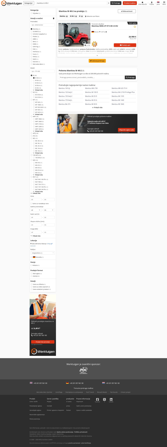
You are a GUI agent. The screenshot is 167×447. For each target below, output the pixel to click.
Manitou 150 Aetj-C (65, 96)
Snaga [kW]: (34, 229)
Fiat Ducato (114, 392)
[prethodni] (60, 35)
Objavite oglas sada (126, 130)
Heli (35, 49)
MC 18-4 (38, 148)
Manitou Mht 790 (91, 88)
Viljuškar (36, 13)
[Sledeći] (88, 35)
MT (35, 100)
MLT (35, 177)
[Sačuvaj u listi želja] (135, 26)
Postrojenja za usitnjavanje (74, 392)
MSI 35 (38, 165)
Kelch (35, 59)
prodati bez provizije (43, 342)
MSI (35, 160)
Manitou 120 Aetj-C (65, 92)
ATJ (35, 136)
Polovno (36, 265)
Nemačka (39, 257)
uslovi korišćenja (86, 443)
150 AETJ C (40, 158)
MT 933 (39, 110)
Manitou (36, 29)
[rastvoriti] (97, 55)
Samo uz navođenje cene (41, 203)
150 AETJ (37, 155)
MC (35, 138)
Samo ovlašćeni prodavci (42, 289)
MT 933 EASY (40, 107)
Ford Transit (90, 392)
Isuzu (35, 54)
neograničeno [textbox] (37, 253)
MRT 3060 (39, 119)
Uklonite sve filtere (92, 16)
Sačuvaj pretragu (98, 61)
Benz (35, 41)
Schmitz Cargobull (40, 34)
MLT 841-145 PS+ (41, 179)
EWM (35, 44)
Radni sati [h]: (35, 214)
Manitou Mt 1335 (118, 96)
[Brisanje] (108, 3)
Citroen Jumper (126, 392)
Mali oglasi (37, 273)
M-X (35, 92)
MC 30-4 (39, 141)
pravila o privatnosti (74, 443)
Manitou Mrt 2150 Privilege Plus (123, 92)
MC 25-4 (39, 146)
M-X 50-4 (39, 95)
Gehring (36, 46)
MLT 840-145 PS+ (41, 189)
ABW (35, 39)
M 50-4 (38, 83)
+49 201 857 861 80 (40, 383)
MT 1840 (39, 105)
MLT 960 (39, 182)
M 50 (38, 80)
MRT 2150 (39, 124)
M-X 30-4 (39, 97)
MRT (35, 116)
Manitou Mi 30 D (91, 104)
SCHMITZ (37, 31)
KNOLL (36, 57)
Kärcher (36, 62)
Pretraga (116, 3)
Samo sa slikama (39, 284)
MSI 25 (38, 173)
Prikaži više (98, 107)
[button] (164, 3)
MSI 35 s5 (39, 170)
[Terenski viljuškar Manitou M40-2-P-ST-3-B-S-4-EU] (74, 35)
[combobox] (43, 253)
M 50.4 (38, 85)
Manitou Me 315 (64, 104)
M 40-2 (38, 78)
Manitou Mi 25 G (91, 100)
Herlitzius (37, 51)
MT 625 (39, 102)
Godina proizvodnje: (36, 207)
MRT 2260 (39, 126)
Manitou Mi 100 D (91, 92)
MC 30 (38, 143)
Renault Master (102, 392)
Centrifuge (58, 392)
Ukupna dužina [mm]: (37, 221)
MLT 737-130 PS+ (41, 187)
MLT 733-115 (40, 184)
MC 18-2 (38, 151)
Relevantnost (127, 11)
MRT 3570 (39, 129)
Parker (36, 36)
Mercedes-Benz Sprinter (44, 392)
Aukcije (36, 276)
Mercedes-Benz (39, 64)
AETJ (35, 133)
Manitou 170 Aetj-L (65, 100)
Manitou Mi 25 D (91, 96)
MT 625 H (39, 112)
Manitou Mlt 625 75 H (119, 88)
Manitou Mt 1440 (118, 100)
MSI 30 (38, 163)
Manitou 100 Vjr (64, 88)
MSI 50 (38, 168)
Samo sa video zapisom (41, 287)
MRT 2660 (39, 121)
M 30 (38, 88)
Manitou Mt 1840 (118, 104)
